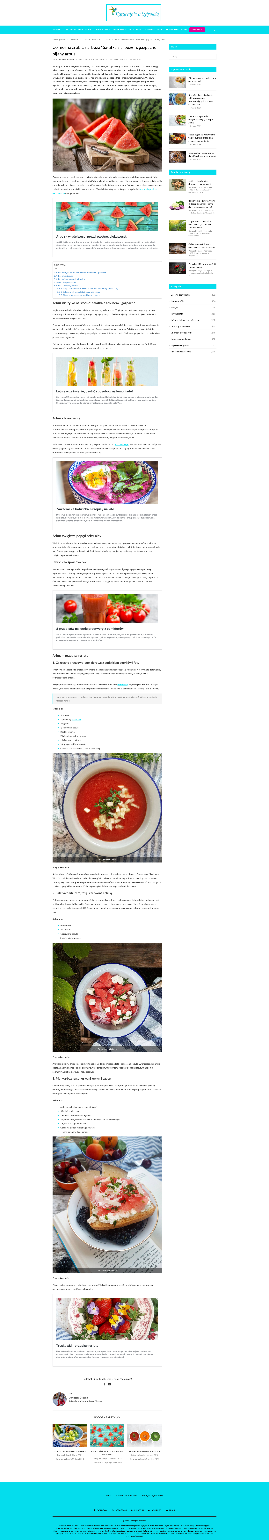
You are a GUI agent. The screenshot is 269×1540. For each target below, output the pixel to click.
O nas (109, 1495)
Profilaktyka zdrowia (193, 351)
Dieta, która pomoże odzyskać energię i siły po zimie (200, 119)
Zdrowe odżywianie (91, 40)
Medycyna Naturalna (176, 30)
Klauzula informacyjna (127, 1495)
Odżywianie (118, 30)
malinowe (76, 719)
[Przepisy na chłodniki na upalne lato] (70, 1435)
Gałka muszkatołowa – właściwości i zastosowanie (201, 246)
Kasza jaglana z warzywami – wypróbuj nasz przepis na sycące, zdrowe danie (202, 137)
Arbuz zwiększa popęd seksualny (70, 279)
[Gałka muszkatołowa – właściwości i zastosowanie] (177, 248)
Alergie (193, 307)
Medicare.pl (197, 30)
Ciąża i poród (84, 30)
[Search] (214, 30)
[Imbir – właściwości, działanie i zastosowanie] (177, 185)
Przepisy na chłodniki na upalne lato (70, 1451)
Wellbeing (134, 30)
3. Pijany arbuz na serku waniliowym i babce (80, 295)
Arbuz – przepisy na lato (67, 286)
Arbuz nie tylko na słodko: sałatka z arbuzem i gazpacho (81, 273)
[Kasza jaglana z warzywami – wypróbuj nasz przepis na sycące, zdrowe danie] (177, 138)
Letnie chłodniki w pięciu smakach (144, 1451)
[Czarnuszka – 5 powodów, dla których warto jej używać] (177, 157)
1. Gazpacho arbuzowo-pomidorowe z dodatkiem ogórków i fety (89, 289)
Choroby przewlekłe (193, 326)
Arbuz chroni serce (64, 276)
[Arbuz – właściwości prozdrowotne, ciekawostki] (107, 1435)
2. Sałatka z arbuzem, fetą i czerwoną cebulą (80, 292)
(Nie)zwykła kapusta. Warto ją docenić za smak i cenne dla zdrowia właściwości (201, 203)
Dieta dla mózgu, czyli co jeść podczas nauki (202, 79)
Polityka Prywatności (152, 1495)
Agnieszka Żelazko (67, 59)
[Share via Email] (109, 1384)
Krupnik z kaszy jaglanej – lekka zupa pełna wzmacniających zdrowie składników (200, 100)
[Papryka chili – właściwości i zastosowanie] (177, 268)
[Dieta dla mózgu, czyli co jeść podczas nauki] (177, 82)
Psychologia (102, 30)
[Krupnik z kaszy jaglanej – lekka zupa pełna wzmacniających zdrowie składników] (177, 99)
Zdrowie (57, 30)
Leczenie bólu (193, 301)
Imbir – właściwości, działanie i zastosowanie (200, 182)
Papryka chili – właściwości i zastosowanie (202, 265)
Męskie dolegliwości (193, 345)
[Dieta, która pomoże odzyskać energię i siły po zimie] (177, 120)
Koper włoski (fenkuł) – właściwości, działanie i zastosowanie (199, 224)
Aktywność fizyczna (153, 30)
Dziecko (69, 30)
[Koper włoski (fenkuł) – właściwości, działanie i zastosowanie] (177, 225)
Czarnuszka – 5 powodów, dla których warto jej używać (202, 154)
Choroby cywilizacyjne (193, 332)
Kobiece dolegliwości (193, 339)
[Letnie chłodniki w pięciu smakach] (144, 1435)
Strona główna (59, 40)
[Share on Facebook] (104, 1384)
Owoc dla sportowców (66, 283)
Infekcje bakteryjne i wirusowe (193, 320)
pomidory (122, 684)
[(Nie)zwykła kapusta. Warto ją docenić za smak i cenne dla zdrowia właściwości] (177, 204)
